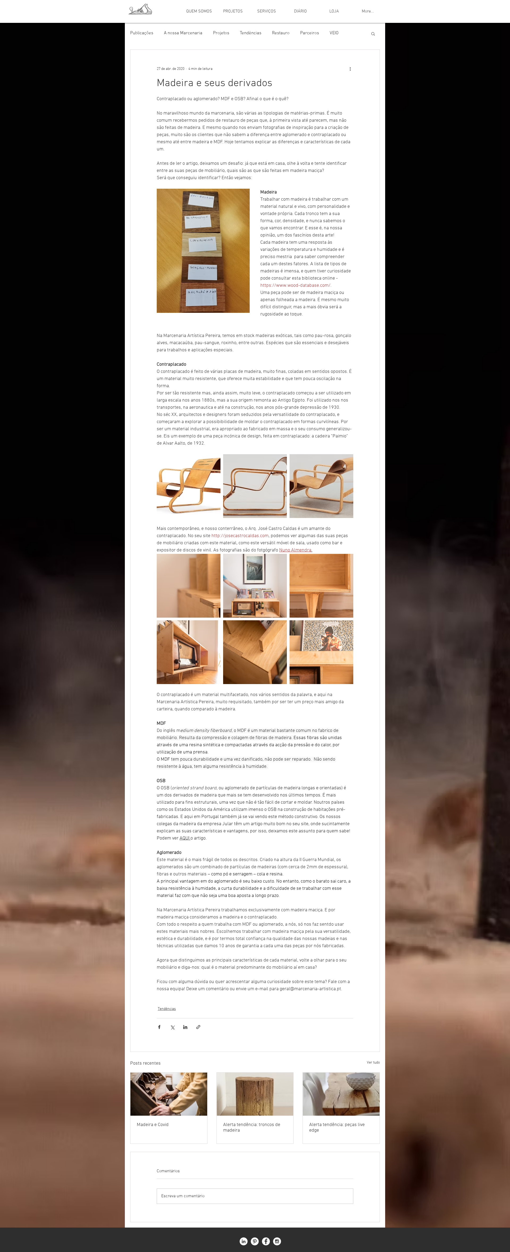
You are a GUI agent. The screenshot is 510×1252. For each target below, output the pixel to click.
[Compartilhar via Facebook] (159, 1027)
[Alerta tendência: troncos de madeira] (255, 1094)
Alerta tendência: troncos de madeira (251, 1127)
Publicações (141, 33)
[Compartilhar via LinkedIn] (185, 1027)
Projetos (221, 33)
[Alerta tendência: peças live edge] (341, 1094)
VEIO (334, 33)
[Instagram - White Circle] (277, 1241)
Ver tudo (373, 1062)
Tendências (250, 33)
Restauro (281, 33)
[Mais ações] (350, 69)
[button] (373, 33)
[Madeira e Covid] (168, 1094)
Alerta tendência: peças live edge (337, 1127)
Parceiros (309, 33)
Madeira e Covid (153, 1125)
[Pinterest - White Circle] (255, 1241)
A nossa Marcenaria (183, 33)
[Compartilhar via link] (198, 1027)
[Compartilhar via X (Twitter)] (172, 1027)
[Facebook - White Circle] (266, 1241)
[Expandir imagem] (188, 486)
